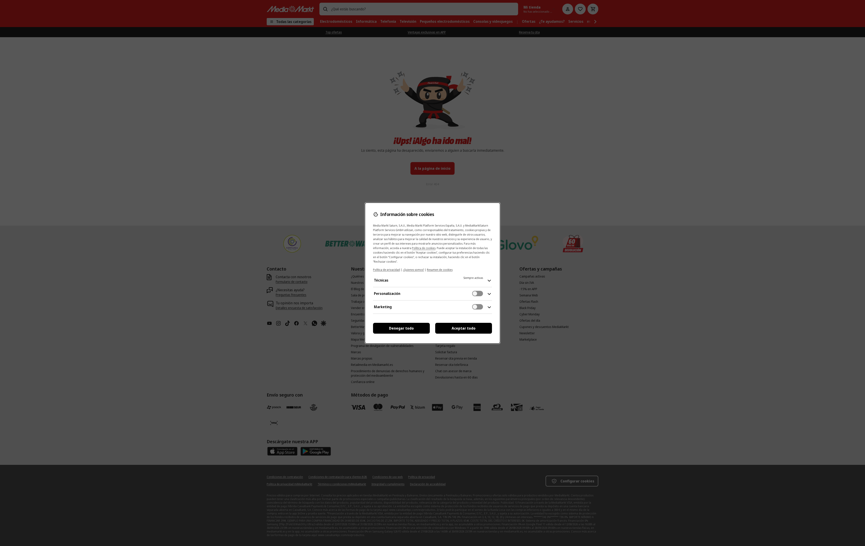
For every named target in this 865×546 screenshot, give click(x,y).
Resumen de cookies (440, 270)
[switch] (477, 293)
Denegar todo (401, 328)
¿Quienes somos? (413, 270)
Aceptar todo (464, 328)
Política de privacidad (386, 270)
